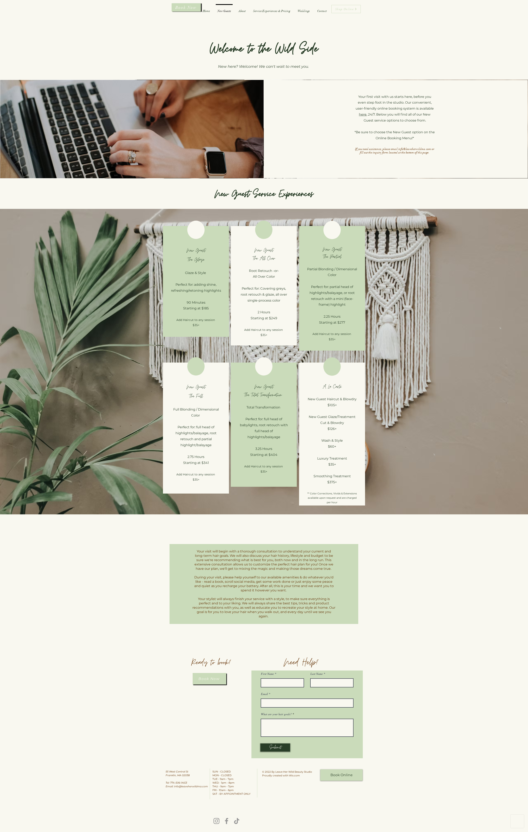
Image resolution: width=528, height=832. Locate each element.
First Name (267, 673)
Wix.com (294, 775)
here (363, 114)
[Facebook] (227, 821)
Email (264, 694)
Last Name (316, 673)
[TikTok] (237, 821)
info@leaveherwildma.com (414, 149)
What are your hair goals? (276, 714)
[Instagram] (216, 821)
